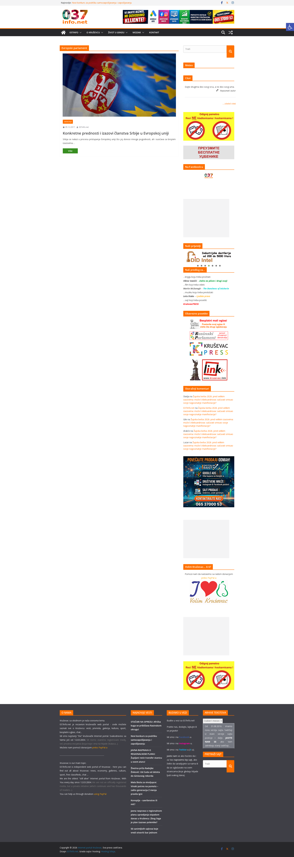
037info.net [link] (84, 127)
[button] (80, 32)
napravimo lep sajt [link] (183, 759)
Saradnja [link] (68, 122)
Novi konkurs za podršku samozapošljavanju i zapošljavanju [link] (144, 740)
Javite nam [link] (172, 755)
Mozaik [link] (137, 32)
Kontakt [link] (154, 32)
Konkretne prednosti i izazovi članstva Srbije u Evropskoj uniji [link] (116, 133)
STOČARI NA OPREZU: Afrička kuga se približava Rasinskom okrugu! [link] (146, 725)
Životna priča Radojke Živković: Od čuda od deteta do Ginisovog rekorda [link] (145, 772)
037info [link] (74, 32)
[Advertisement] (206, 218)
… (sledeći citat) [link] (229, 103)
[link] (290, 27)
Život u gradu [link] (116, 32)
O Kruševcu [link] (93, 32)
